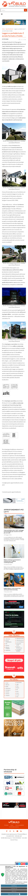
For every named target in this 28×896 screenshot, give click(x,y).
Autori (12, 825)
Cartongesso (8, 690)
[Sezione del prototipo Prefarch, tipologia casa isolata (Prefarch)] (6, 393)
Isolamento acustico (20, 638)
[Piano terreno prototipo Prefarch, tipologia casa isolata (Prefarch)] (6, 386)
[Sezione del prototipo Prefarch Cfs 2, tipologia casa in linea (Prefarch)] (14, 435)
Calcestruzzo (8, 688)
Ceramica (7, 693)
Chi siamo (6, 825)
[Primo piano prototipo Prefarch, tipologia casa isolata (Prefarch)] (14, 386)
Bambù (7, 686)
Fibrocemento (19, 682)
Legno (17, 684)
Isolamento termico (20, 640)
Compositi (7, 695)
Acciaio (7, 683)
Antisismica (8, 638)
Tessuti (17, 694)
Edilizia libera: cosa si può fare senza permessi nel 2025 (12, 589)
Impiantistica (8, 650)
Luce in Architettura (20, 641)
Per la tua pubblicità (19, 825)
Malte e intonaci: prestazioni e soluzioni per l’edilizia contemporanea (12, 561)
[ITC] (8, 777)
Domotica (7, 645)
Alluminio (7, 684)
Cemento (7, 691)
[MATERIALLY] (19, 777)
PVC (17, 689)
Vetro (17, 696)
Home (3, 29)
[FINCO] (19, 788)
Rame (17, 691)
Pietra (17, 686)
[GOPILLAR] (8, 793)
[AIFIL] (19, 793)
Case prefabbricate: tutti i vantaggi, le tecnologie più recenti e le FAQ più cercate (14, 532)
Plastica (17, 687)
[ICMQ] (8, 788)
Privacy (16, 839)
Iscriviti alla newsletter (14, 826)
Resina (17, 693)
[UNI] (8, 782)
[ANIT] (19, 782)
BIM (6, 643)
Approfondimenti (9, 29)
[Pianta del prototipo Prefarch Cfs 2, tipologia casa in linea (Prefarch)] (6, 435)
